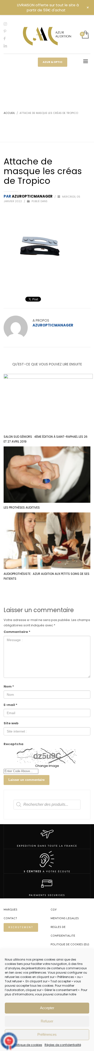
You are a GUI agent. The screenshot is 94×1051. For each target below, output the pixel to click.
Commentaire (17, 631)
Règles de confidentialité (63, 1045)
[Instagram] (8, 24)
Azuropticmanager (32, 196)
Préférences (47, 1034)
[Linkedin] (8, 45)
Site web (11, 723)
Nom (9, 686)
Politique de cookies (27, 1045)
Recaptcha (13, 744)
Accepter (47, 1008)
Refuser (47, 1021)
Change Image (47, 765)
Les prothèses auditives (22, 507)
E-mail (10, 705)
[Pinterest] (8, 31)
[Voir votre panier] (85, 35)
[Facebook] (8, 38)
